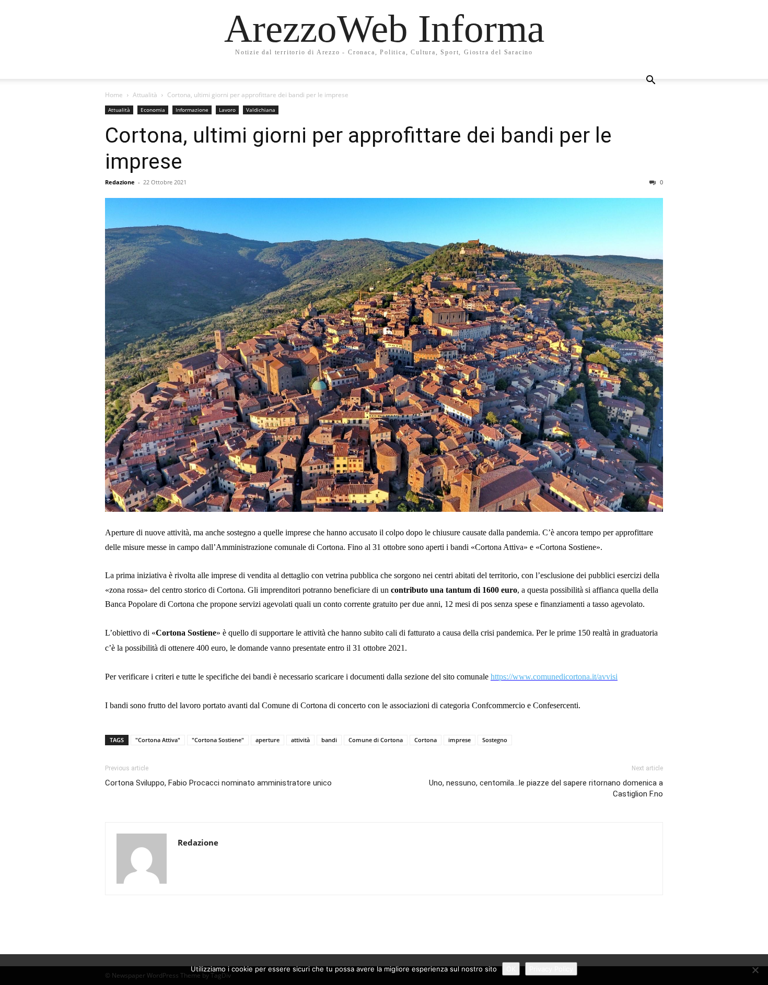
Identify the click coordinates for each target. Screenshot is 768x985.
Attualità (145, 94)
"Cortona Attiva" (157, 740)
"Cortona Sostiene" (218, 740)
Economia (153, 109)
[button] (650, 81)
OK (511, 969)
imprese (459, 740)
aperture (267, 740)
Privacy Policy (551, 969)
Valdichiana (260, 109)
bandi (329, 740)
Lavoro (227, 109)
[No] (755, 970)
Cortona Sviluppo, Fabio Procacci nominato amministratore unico (218, 783)
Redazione (120, 182)
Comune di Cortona (375, 740)
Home (114, 94)
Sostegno (494, 740)
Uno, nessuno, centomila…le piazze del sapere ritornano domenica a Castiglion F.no (546, 788)
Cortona (425, 740)
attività (300, 740)
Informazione (192, 109)
